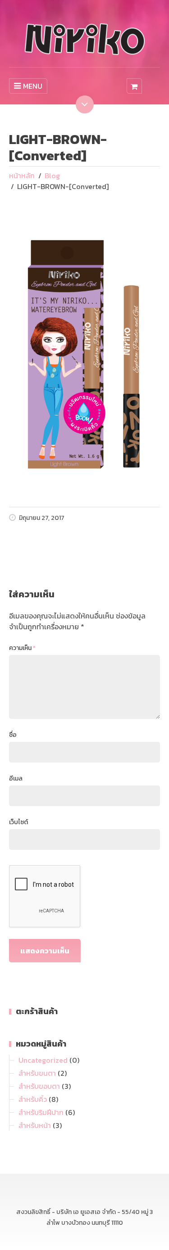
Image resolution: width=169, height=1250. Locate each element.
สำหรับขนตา (37, 1073)
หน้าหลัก (22, 175)
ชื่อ (13, 735)
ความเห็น (22, 648)
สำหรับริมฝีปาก (41, 1112)
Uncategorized (43, 1060)
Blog (52, 175)
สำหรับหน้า (34, 1125)
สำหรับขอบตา (39, 1086)
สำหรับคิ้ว (32, 1099)
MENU (32, 86)
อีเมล (16, 778)
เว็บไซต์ (18, 822)
